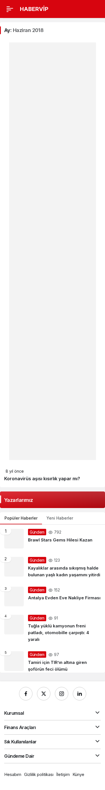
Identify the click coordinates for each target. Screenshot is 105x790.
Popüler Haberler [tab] (21, 518)
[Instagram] (61, 693)
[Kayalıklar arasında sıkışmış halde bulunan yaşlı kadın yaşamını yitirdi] (52, 567)
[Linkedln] (79, 693)
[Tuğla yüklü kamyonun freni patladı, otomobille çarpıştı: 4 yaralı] (52, 629)
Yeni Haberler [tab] (59, 518)
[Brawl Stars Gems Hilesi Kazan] (52, 539)
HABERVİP (34, 9)
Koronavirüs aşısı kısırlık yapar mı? (42, 478)
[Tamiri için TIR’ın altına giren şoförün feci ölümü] (52, 660)
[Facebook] (25, 693)
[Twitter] (43, 693)
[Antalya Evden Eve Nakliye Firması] (52, 596)
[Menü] (9, 9)
